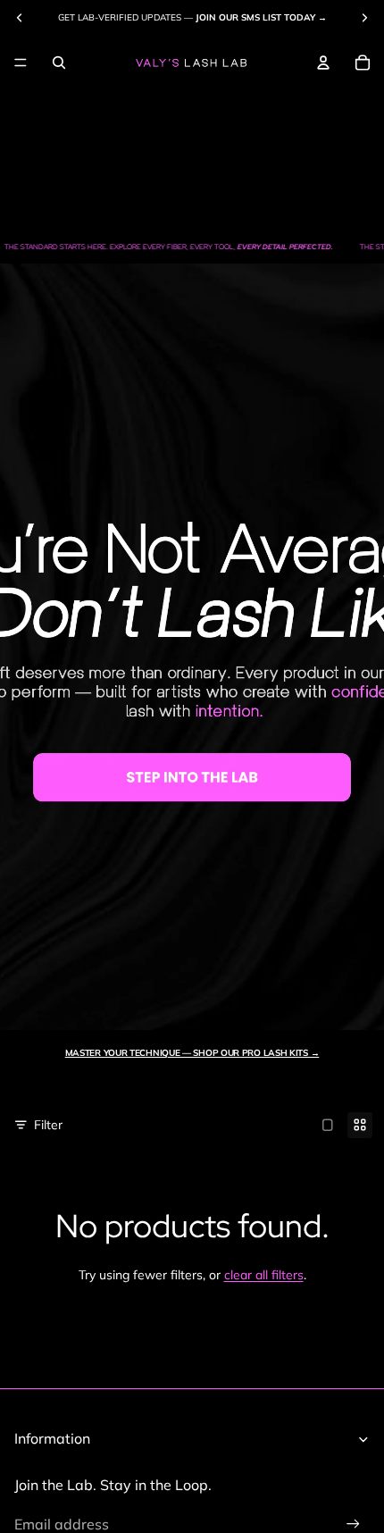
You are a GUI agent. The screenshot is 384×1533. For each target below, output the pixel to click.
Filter (48, 1125)
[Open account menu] (323, 62)
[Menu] (20, 62)
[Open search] (59, 62)
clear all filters (264, 1275)
